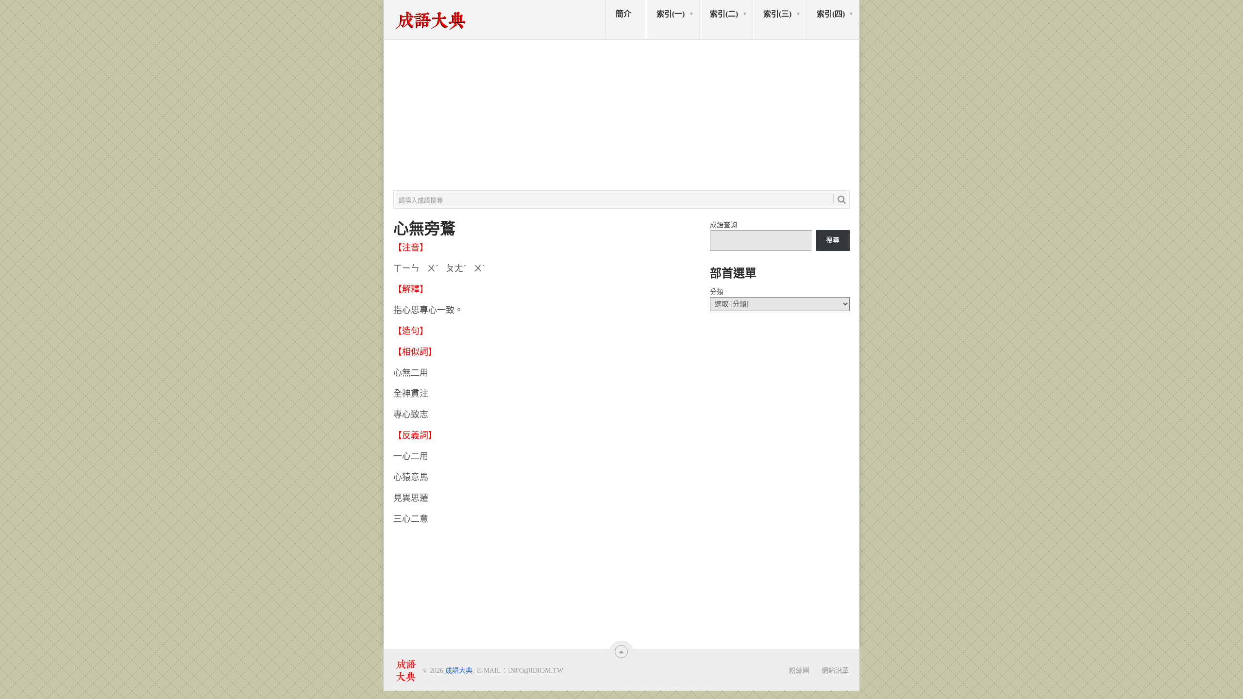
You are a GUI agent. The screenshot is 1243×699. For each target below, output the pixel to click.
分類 (716, 292)
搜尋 (833, 240)
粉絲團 (799, 670)
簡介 (623, 14)
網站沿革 (835, 670)
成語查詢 (723, 225)
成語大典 (458, 670)
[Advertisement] (621, 115)
